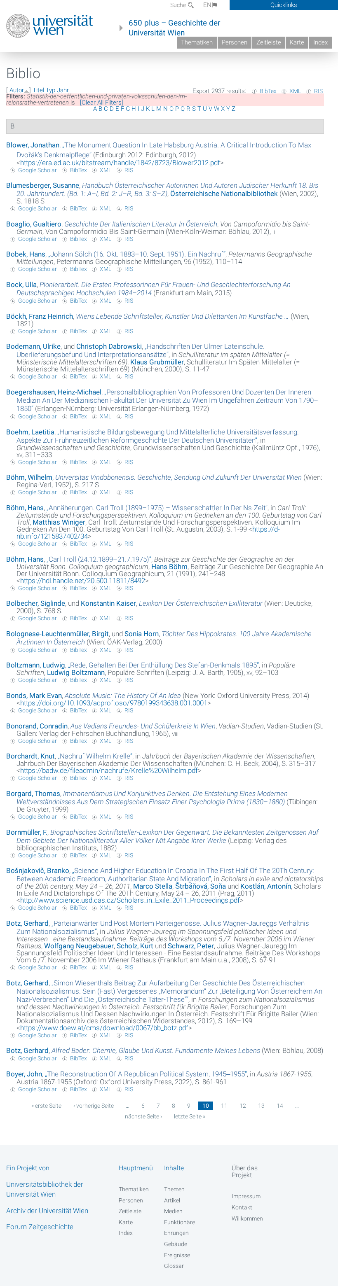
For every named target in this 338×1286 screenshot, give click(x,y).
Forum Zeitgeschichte (39, 1227)
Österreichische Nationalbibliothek (224, 193)
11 (224, 1105)
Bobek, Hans (25, 254)
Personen (234, 42)
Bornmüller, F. (26, 832)
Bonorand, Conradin (37, 726)
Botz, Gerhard (27, 923)
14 (280, 1105)
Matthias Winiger (59, 522)
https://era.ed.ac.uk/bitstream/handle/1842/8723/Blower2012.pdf (120, 163)
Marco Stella (152, 886)
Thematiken (197, 42)
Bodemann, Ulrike (33, 346)
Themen (174, 1189)
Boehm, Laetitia (30, 432)
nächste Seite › (143, 1116)
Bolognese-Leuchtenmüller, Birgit (57, 634)
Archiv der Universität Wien (47, 1211)
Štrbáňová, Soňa (200, 886)
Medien (173, 1211)
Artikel (172, 1200)
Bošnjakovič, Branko (37, 870)
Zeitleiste (268, 42)
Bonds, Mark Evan (34, 695)
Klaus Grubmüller (157, 362)
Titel (38, 90)
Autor (16, 90)
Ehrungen (176, 1233)
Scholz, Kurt (135, 946)
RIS (318, 91)
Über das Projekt (245, 1171)
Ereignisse (177, 1255)
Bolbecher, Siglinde (35, 603)
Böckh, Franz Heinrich (39, 316)
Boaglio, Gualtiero (33, 224)
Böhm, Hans (25, 508)
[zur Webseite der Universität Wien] (49, 26)
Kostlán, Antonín (265, 886)
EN (207, 5)
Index (320, 42)
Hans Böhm (169, 566)
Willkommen (247, 1218)
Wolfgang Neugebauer (79, 946)
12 (242, 1105)
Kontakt (242, 1207)
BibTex (268, 91)
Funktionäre (179, 1222)
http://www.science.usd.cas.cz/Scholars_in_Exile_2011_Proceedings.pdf (130, 900)
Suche (178, 5)
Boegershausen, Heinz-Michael (53, 392)
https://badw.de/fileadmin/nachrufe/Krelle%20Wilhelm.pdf (109, 770)
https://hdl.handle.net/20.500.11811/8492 (82, 580)
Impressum (246, 1196)
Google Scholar (37, 170)
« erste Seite (46, 1105)
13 (261, 1105)
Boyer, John (24, 1074)
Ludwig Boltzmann (76, 672)
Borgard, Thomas (33, 793)
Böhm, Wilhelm (29, 477)
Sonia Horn (141, 634)
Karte (297, 42)
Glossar (174, 1266)
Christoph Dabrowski (109, 346)
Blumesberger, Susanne (42, 185)
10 (205, 1105)
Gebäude (175, 1244)
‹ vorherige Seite (93, 1105)
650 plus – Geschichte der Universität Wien (174, 28)
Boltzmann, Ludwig (35, 665)
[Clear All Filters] (101, 102)
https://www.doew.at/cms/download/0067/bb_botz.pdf (104, 1028)
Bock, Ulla (21, 284)
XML (295, 91)
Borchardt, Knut (30, 756)
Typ (50, 90)
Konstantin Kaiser (108, 603)
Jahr (63, 90)
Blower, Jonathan (32, 145)
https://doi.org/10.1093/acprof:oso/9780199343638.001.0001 (113, 703)
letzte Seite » (189, 1116)
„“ (136, 254)
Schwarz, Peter (191, 946)
